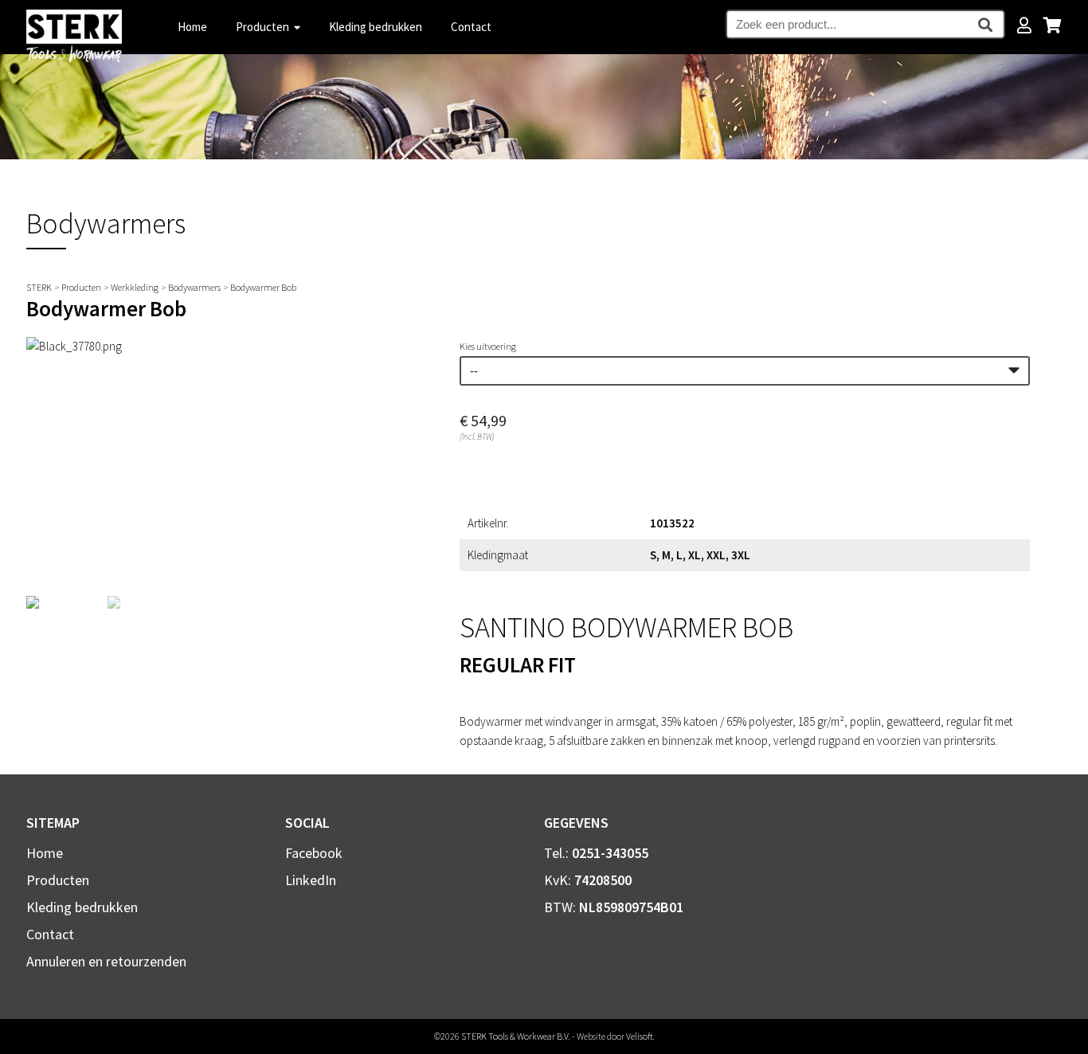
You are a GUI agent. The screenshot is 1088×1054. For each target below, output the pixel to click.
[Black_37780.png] (74, 346)
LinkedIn (310, 880)
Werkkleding (135, 287)
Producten (264, 26)
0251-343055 (610, 853)
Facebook (313, 853)
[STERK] (74, 58)
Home (192, 26)
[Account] (1024, 25)
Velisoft (639, 1036)
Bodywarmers (194, 287)
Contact (471, 26)
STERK (39, 287)
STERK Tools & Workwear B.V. (515, 1036)
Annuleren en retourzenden (106, 961)
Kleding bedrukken (375, 26)
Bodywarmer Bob (263, 287)
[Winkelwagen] (1052, 27)
